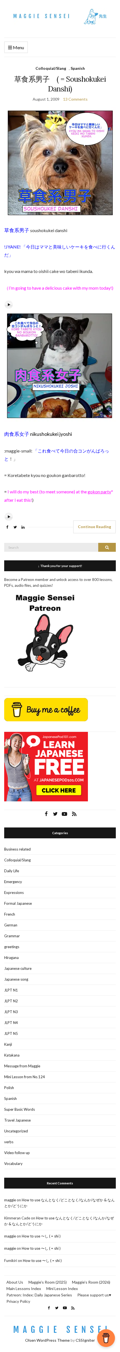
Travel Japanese (17, 1120)
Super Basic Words (19, 1109)
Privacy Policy (18, 1301)
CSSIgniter (85, 1340)
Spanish (78, 68)
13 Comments (75, 99)
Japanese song (16, 979)
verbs (8, 1142)
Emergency (13, 881)
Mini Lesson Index (62, 1288)
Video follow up (17, 1152)
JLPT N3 (11, 1012)
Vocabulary (13, 1163)
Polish (9, 1087)
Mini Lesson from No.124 (24, 1077)
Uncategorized (16, 1131)
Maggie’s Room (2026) (91, 1282)
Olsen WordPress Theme (47, 1340)
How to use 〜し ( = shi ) (41, 1236)
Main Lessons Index (23, 1288)
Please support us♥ (94, 1295)
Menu (18, 47)
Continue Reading (94, 526)
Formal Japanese (18, 903)
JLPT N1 (11, 990)
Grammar (12, 936)
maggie (10, 1200)
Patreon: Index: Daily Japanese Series (39, 1295)
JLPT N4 (11, 1022)
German (10, 925)
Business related (17, 849)
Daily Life (11, 871)
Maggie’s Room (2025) (47, 1282)
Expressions (14, 892)
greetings (11, 947)
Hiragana (11, 957)
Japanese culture (18, 968)
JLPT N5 (11, 1033)
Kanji (8, 1044)
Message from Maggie (22, 1066)
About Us (14, 1282)
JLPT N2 (11, 1001)
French (9, 914)
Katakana (12, 1055)
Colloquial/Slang (50, 68)
